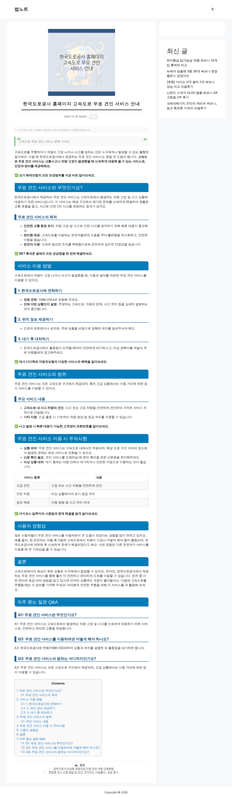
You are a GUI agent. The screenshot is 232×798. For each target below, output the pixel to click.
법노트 (21, 9)
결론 (21, 734)
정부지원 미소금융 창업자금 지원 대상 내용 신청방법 (83, 768)
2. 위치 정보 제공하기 (38, 708)
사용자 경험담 (27, 730)
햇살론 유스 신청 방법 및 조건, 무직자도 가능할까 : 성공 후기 (83, 772)
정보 (82, 764)
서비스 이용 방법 (29, 699)
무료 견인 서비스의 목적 (39, 695)
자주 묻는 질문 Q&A (30, 739)
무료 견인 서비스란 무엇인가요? (38, 690)
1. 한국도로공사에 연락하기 (41, 704)
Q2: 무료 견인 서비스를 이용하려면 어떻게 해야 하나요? (60, 747)
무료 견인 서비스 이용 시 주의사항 (40, 725)
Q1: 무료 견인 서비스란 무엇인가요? (47, 743)
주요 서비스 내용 (34, 721)
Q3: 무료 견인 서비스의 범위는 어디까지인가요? (55, 752)
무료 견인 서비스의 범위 (34, 717)
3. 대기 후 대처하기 (36, 712)
